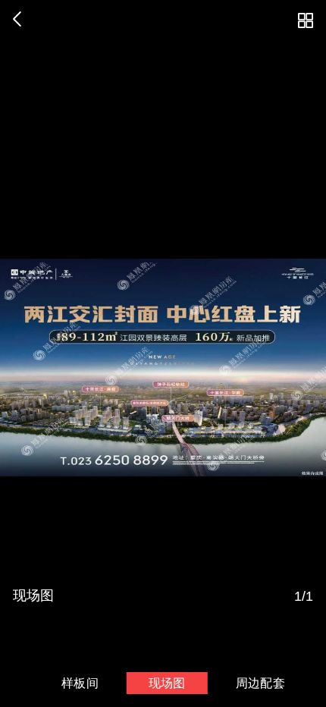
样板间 (80, 683)
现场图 (167, 683)
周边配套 (260, 683)
